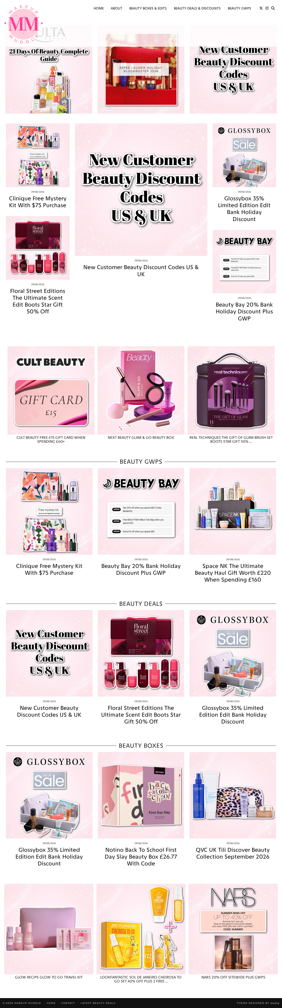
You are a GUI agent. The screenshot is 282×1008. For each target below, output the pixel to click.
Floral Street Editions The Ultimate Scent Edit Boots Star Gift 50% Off (37, 301)
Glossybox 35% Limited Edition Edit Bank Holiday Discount (244, 209)
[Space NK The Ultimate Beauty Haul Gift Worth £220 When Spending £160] (232, 511)
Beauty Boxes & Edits (148, 8)
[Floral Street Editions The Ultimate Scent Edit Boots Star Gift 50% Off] (38, 248)
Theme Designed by (258, 1003)
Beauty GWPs (239, 8)
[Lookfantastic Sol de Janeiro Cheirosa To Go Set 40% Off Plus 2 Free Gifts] (141, 929)
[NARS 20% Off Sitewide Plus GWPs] (233, 929)
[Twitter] (261, 8)
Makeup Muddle (27, 1003)
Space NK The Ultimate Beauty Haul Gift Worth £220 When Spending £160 (233, 573)
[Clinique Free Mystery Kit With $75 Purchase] (38, 155)
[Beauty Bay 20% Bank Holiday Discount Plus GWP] (244, 262)
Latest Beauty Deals (98, 1003)
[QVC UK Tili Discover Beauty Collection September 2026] (232, 795)
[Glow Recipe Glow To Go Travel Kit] (48, 929)
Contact (68, 1003)
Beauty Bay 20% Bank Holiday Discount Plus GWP (244, 311)
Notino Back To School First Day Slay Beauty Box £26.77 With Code (141, 856)
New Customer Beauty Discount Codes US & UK (141, 270)
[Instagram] (267, 8)
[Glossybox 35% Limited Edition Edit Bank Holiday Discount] (244, 155)
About (116, 8)
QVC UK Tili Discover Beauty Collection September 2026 (233, 853)
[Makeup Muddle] (23, 24)
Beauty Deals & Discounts (197, 8)
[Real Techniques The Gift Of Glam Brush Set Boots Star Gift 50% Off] (231, 390)
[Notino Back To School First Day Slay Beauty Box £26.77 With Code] (141, 795)
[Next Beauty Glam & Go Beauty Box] (141, 390)
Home (99, 8)
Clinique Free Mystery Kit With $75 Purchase (38, 202)
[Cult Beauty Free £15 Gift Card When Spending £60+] (51, 390)
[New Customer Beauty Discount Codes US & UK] (141, 189)
